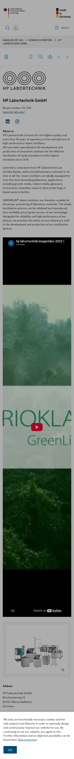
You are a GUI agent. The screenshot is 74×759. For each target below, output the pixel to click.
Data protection (27, 739)
